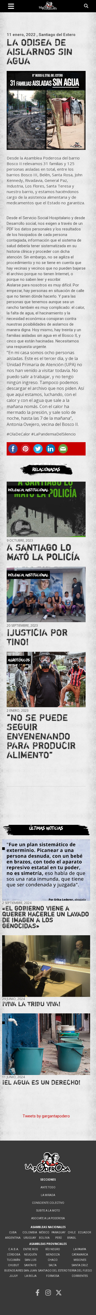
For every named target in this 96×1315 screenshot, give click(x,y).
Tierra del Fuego (80, 1270)
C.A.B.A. (13, 1249)
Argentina (13, 1237)
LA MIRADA (48, 1195)
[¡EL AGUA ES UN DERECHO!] (46, 1044)
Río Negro (52, 1249)
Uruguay (29, 1237)
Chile (72, 1232)
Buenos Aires (13, 1270)
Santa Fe (30, 1265)
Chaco (53, 1259)
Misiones (80, 1259)
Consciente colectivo (48, 1202)
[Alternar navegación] (11, 6)
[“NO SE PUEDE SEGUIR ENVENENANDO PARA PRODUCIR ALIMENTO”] (46, 679)
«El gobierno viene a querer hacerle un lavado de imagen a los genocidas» (45, 917)
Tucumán (13, 1259)
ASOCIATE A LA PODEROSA (48, 1218)
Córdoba (13, 1254)
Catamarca (80, 1254)
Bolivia (44, 1237)
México (44, 1232)
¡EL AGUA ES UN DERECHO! (41, 1082)
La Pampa (79, 1249)
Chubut (13, 1265)
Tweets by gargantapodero (46, 1116)
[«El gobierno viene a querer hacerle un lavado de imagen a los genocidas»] (46, 870)
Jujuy (13, 1275)
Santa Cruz (80, 1265)
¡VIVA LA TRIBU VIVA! (31, 1004)
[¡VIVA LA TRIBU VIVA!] (46, 966)
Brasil (71, 1237)
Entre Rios (30, 1249)
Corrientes (80, 1275)
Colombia (29, 1232)
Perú (58, 1237)
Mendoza (53, 1254)
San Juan (30, 1270)
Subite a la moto (48, 1210)
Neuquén (30, 1254)
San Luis (30, 1259)
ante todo (48, 1187)
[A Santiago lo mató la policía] (46, 509)
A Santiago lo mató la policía (43, 552)
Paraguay (58, 1232)
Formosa (52, 1275)
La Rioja (31, 1275)
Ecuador (84, 1232)
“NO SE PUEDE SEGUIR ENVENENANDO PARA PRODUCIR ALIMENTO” (41, 736)
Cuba (13, 1232)
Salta (53, 1265)
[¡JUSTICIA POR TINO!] (46, 594)
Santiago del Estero (52, 1270)
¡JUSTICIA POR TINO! (37, 637)
